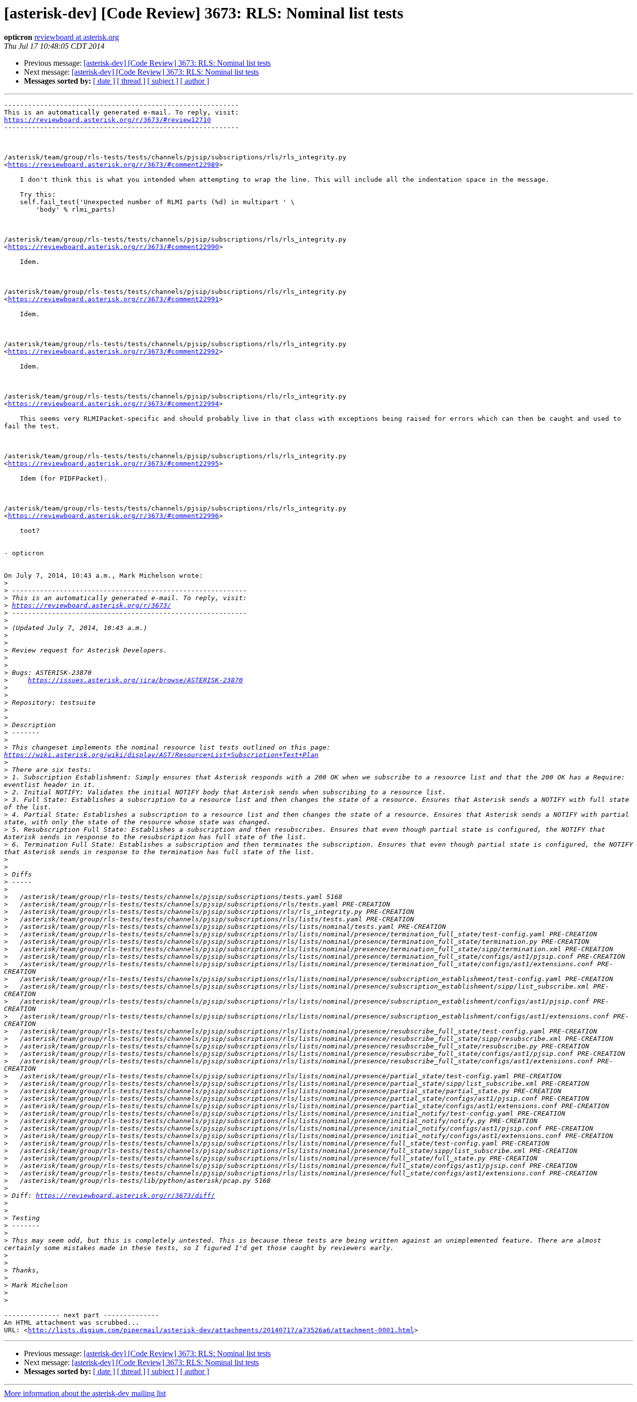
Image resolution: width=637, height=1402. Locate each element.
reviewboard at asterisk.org (76, 37)
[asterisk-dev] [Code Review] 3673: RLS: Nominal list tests (177, 63)
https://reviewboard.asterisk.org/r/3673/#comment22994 (113, 403)
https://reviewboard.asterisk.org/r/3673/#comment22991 (113, 299)
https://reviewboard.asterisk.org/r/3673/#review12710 (107, 120)
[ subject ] (162, 81)
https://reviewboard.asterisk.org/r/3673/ (91, 605)
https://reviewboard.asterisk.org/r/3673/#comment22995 (113, 463)
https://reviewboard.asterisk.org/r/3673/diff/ (125, 1195)
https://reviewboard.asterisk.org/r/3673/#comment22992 (113, 351)
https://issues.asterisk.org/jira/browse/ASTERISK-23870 (135, 680)
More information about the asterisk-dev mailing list (85, 1393)
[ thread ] (131, 81)
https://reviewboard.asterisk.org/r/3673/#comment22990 (113, 247)
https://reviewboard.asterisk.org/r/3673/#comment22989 (113, 164)
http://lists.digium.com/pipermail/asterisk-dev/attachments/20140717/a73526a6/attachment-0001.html (221, 1330)
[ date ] (104, 81)
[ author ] (194, 81)
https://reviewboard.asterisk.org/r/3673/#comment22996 (113, 515)
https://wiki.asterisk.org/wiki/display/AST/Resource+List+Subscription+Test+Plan (161, 755)
